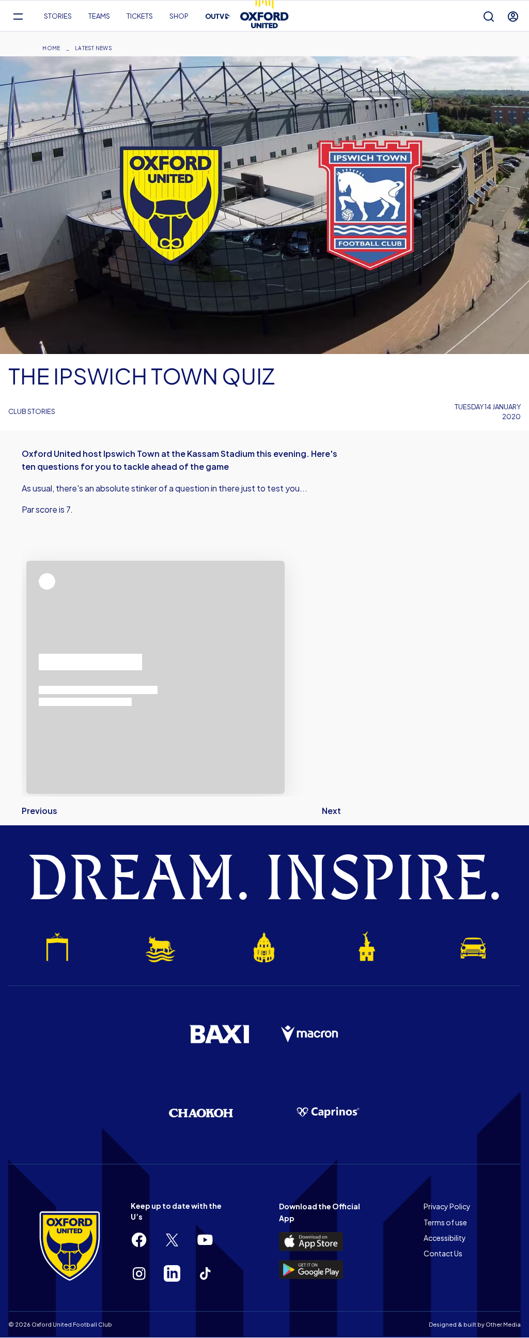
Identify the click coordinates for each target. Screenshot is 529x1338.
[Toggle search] (489, 16)
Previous (39, 810)
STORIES (58, 16)
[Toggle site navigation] (18, 16)
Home (51, 48)
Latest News (93, 48)
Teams (99, 16)
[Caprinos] (328, 1113)
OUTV (218, 16)
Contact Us (443, 1253)
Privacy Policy (447, 1206)
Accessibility (445, 1237)
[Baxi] (219, 1034)
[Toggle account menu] (513, 16)
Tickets (140, 16)
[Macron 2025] (310, 1034)
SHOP (179, 16)
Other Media (503, 1324)
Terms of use (445, 1222)
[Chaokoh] (201, 1113)
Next (331, 810)
